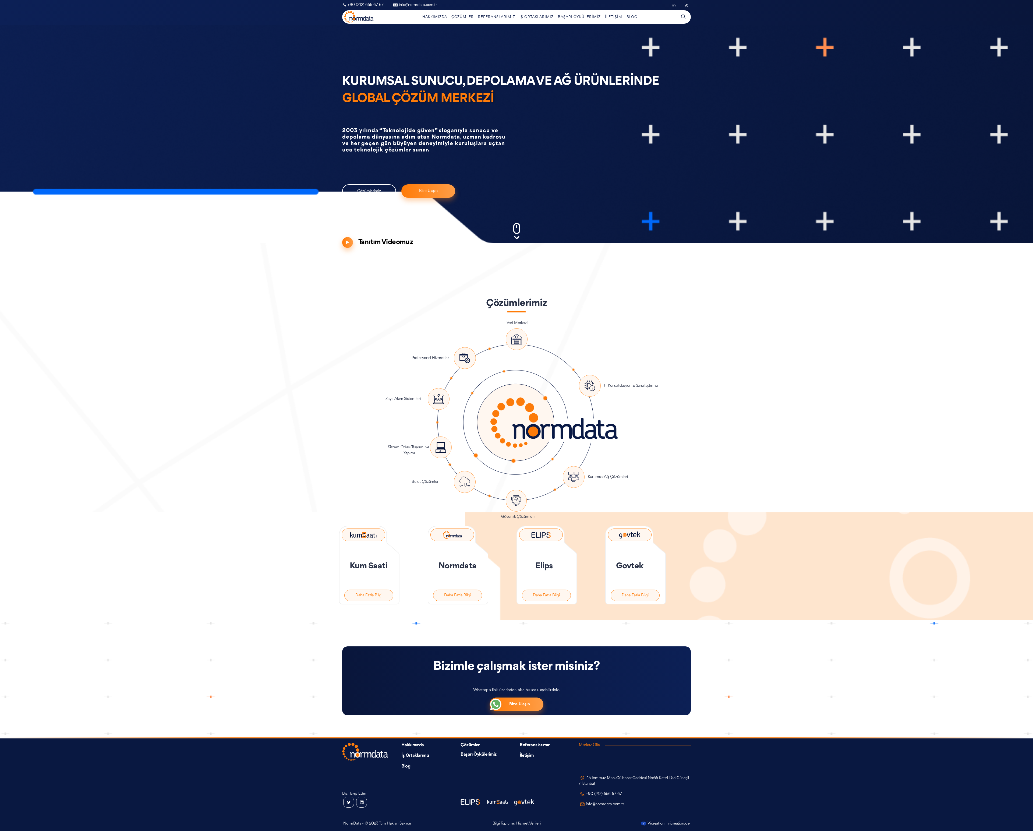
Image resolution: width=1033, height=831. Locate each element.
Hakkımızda (412, 745)
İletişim (527, 755)
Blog (405, 766)
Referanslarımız (535, 745)
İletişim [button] (613, 17)
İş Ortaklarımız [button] (536, 17)
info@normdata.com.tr (418, 5)
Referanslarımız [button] (496, 17)
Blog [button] (632, 17)
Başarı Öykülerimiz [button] (579, 17)
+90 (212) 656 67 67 (366, 5)
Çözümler (470, 745)
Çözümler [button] (462, 17)
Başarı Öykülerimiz (479, 754)
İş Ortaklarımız (415, 755)
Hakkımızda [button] (434, 17)
